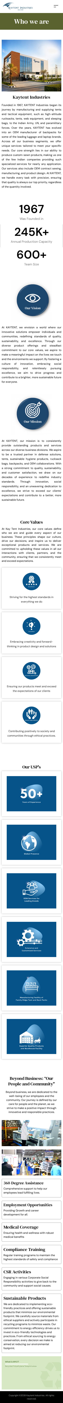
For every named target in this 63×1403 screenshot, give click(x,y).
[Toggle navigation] (56, 6)
